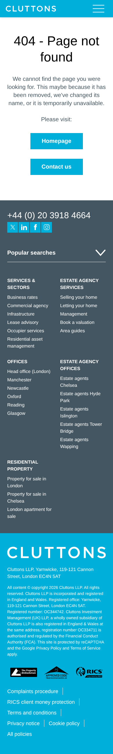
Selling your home (78, 297)
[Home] (31, 9)
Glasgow (16, 413)
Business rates (22, 297)
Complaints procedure (32, 691)
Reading (16, 405)
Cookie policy (64, 723)
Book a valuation (77, 322)
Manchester (19, 380)
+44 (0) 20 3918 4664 (49, 215)
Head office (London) (28, 371)
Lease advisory (23, 322)
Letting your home (78, 305)
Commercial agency (27, 305)
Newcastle (18, 388)
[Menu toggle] (98, 8)
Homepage (56, 141)
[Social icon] (12, 227)
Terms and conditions (32, 713)
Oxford (14, 396)
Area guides (72, 331)
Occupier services (25, 331)
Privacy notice (23, 723)
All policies (19, 734)
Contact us (56, 167)
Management (73, 314)
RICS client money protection (41, 702)
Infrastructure (20, 314)
